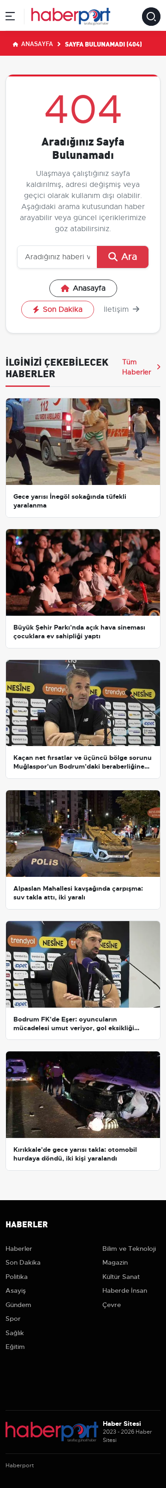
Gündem (18, 1305)
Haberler (19, 1248)
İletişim (117, 309)
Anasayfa (36, 43)
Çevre (111, 1305)
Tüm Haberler (136, 367)
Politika (17, 1276)
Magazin (115, 1262)
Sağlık (15, 1333)
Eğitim (15, 1346)
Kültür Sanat (121, 1276)
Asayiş (16, 1290)
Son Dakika (63, 309)
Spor (13, 1318)
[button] (10, 18)
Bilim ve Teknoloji (129, 1248)
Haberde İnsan (124, 1290)
